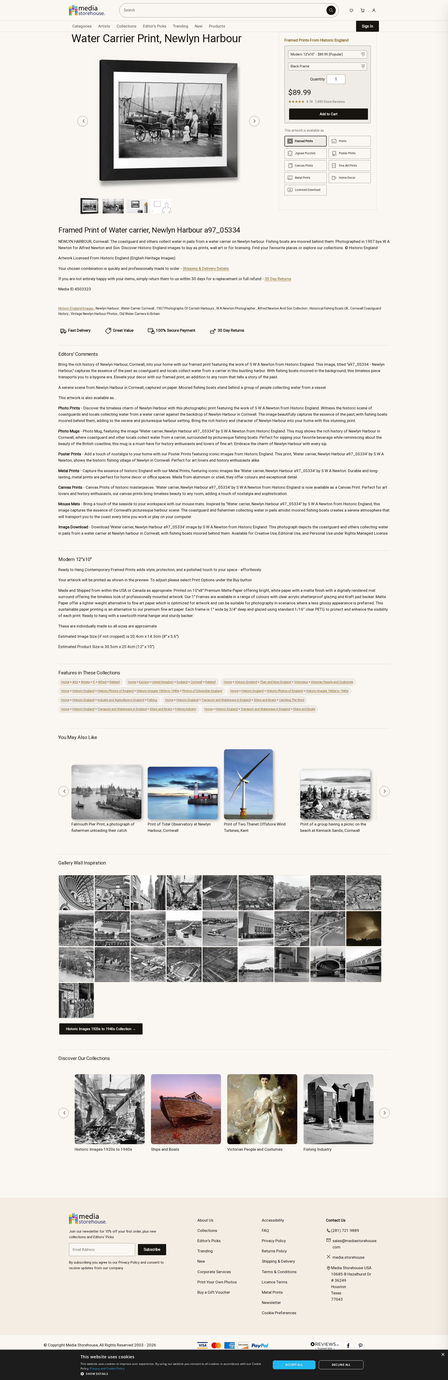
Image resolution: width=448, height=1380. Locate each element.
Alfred (102, 682)
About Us (205, 1220)
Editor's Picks (154, 26)
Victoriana (301, 682)
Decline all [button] (341, 1365)
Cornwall (196, 682)
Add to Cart (328, 114)
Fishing (152, 700)
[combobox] (224, 10)
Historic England (246, 682)
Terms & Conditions (279, 1271)
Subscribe (152, 1249)
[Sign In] (374, 10)
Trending (180, 26)
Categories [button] (82, 26)
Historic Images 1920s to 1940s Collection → (101, 1029)
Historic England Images (76, 308)
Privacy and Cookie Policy (107, 1368)
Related (114, 682)
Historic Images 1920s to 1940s (158, 691)
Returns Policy (274, 1251)
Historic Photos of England (116, 691)
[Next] (254, 121)
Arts (75, 682)
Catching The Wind (291, 700)
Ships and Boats (265, 700)
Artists (85, 682)
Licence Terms (274, 1282)
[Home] (90, 10)
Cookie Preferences (279, 1312)
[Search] (331, 10)
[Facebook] (348, 1348)
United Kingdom (163, 682)
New (199, 26)
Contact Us (336, 1220)
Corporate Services (214, 1271)
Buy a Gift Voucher (213, 1292)
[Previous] (82, 121)
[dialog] (224, 1365)
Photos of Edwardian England (202, 691)
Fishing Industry (185, 709)
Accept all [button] (294, 1365)
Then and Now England (275, 682)
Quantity (317, 79)
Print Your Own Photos (217, 1282)
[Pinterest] (360, 1348)
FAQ (265, 1230)
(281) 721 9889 (345, 1230)
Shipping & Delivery (278, 1261)
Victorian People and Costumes (332, 682)
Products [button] (217, 26)
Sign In (367, 26)
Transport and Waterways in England (226, 700)
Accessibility (273, 1220)
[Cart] (362, 10)
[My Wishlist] (351, 10)
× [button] (442, 1354)
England (182, 682)
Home (65, 682)
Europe (144, 682)
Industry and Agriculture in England (121, 700)
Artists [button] (104, 26)
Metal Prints (272, 1292)
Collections (126, 26)
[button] (173, 1374)
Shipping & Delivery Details (206, 268)
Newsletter (271, 1302)
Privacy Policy (274, 1240)
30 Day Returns (278, 278)
